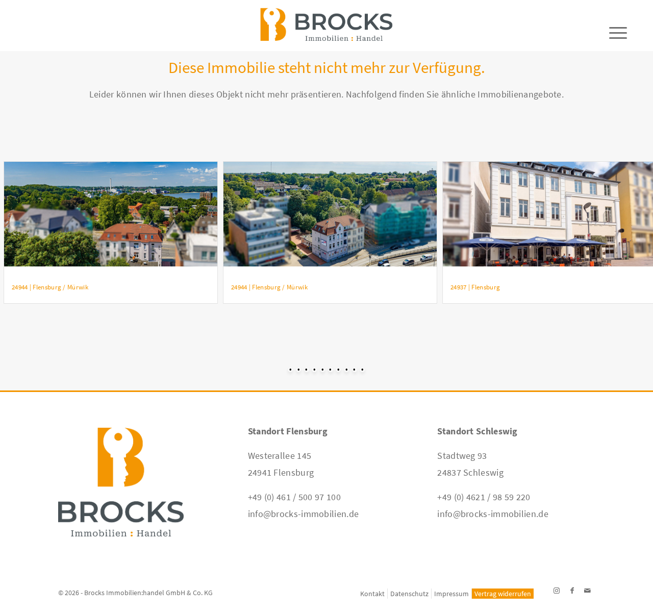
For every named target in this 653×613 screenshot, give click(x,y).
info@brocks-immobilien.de (303, 514)
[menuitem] (372, 594)
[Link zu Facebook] (572, 590)
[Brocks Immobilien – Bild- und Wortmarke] (326, 31)
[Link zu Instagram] (556, 590)
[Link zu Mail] (587, 590)
